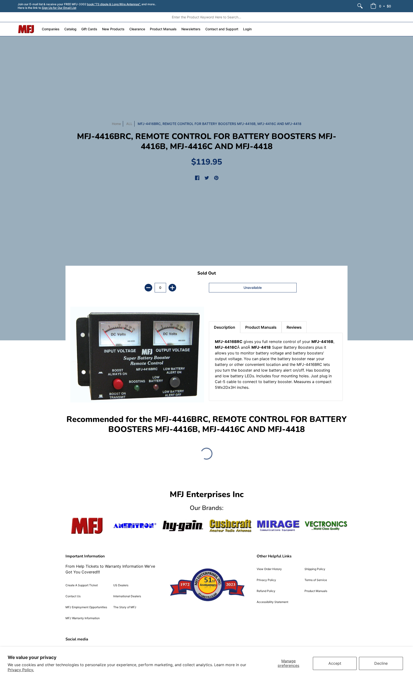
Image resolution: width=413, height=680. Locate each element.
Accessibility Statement (272, 602)
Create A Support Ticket (81, 585)
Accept (334, 663)
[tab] (217, 309)
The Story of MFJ (124, 607)
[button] (381, 6)
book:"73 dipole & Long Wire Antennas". (114, 4)
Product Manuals (315, 591)
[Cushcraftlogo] (230, 526)
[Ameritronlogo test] (134, 526)
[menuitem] (360, 6)
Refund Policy (266, 591)
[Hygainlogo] (182, 526)
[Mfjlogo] (87, 526)
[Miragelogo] (278, 525)
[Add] (172, 287)
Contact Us (73, 596)
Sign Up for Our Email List (59, 8)
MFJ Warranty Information (82, 618)
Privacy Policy (266, 580)
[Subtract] (148, 287)
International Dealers (127, 596)
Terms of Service (315, 580)
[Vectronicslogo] (326, 525)
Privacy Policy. (21, 669)
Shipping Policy (314, 569)
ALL (129, 124)
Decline (381, 663)
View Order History (269, 569)
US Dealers (120, 585)
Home (116, 124)
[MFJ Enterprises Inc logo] (26, 29)
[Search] (360, 6)
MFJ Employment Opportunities (86, 607)
